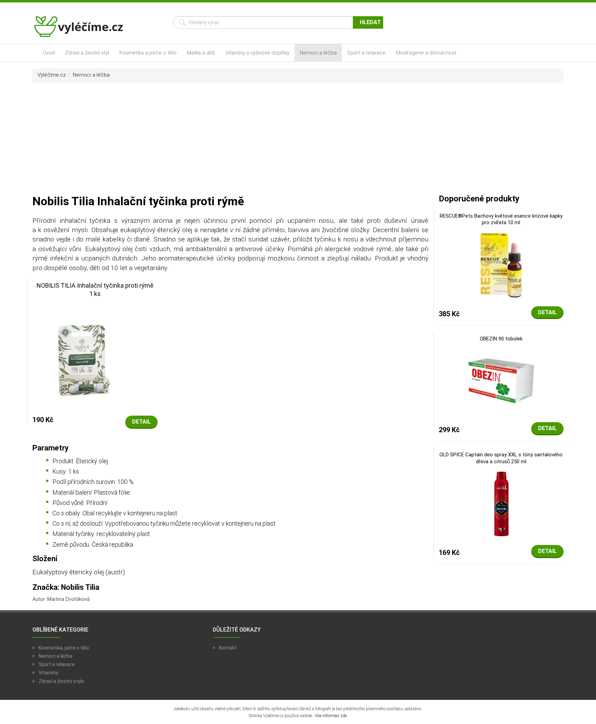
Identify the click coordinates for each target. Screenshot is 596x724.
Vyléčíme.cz (52, 75)
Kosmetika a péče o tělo (148, 53)
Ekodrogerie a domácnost (426, 53)
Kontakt (228, 648)
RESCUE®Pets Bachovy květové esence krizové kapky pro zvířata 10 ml (501, 219)
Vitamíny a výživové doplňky (257, 53)
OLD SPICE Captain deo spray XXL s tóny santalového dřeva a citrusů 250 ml (501, 458)
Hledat (370, 22)
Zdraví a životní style (61, 681)
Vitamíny (48, 672)
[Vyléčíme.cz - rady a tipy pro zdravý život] (79, 28)
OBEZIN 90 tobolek (501, 339)
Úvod (49, 53)
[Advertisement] (298, 141)
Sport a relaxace (366, 53)
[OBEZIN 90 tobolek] (501, 380)
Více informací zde (331, 715)
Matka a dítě (201, 53)
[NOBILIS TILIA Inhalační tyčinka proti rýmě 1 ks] (95, 353)
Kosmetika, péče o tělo (64, 648)
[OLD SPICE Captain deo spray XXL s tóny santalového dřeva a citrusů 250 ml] (501, 503)
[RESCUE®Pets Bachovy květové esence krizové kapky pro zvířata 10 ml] (501, 264)
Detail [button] (141, 421)
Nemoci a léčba (318, 53)
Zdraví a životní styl (87, 53)
